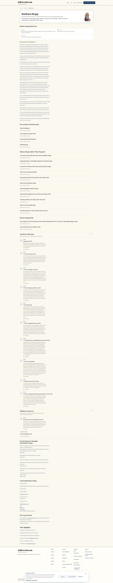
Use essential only (72, 576)
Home (21, 8)
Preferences (80, 576)
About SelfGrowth (65, 551)
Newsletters (64, 558)
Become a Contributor (89, 558)
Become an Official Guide (67, 564)
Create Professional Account (89, 555)
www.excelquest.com (24, 494)
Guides (52, 558)
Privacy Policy (76, 553)
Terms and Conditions (78, 556)
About (68, 2)
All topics (53, 551)
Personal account (88, 551)
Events (63, 561)
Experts (25, 8)
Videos (52, 564)
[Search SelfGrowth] (71, 2)
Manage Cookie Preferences (77, 568)
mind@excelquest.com (24, 504)
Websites (64, 555)
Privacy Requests (77, 565)
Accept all (63, 576)
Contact (64, 567)
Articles (52, 561)
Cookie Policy (76, 559)
